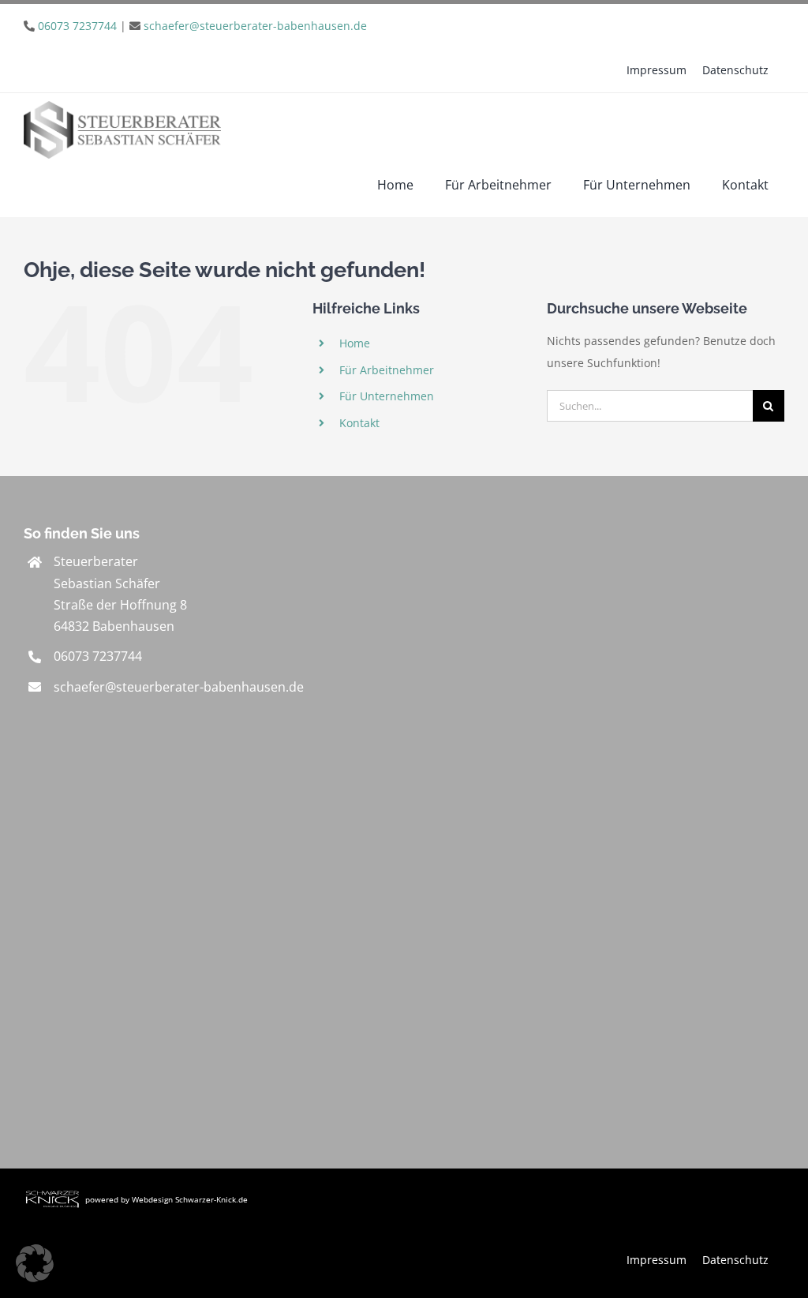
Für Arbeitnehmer (386, 369)
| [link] (202, 25)
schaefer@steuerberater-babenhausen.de (255, 25)
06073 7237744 (77, 25)
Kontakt (359, 422)
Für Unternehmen (386, 395)
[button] (34, 1263)
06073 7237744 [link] (98, 656)
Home (354, 343)
